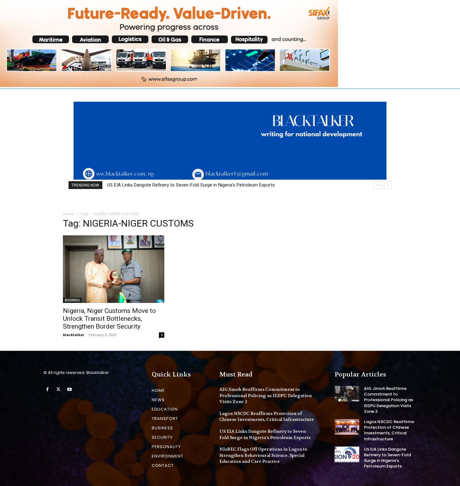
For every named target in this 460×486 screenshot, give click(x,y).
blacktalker (73, 334)
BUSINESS (72, 300)
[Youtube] (69, 389)
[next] (387, 185)
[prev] (377, 185)
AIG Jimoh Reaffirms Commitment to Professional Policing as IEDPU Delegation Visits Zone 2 (265, 395)
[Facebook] (47, 389)
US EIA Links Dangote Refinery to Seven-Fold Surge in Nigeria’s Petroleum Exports (387, 457)
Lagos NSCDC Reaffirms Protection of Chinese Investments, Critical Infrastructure (266, 416)
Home (68, 214)
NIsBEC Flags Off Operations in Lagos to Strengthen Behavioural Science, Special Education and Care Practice (226, 185)
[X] (58, 389)
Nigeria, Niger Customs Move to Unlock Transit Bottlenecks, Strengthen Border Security (109, 318)
